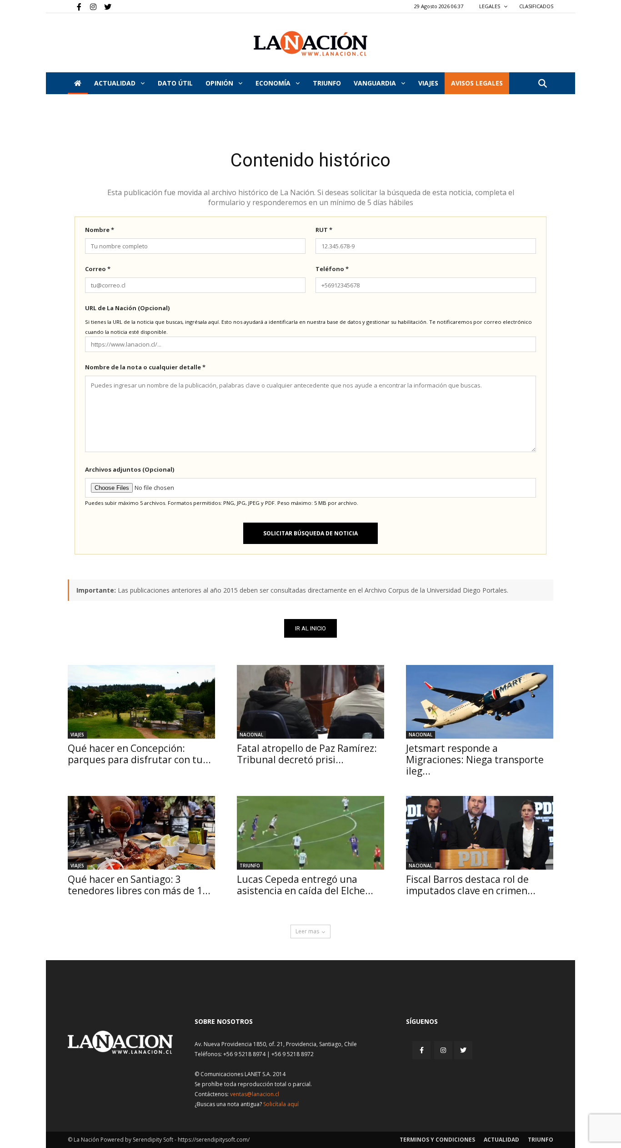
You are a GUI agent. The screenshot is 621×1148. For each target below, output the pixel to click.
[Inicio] (78, 83)
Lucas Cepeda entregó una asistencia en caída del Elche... (305, 885)
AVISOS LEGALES (477, 83)
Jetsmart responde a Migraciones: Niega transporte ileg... (475, 759)
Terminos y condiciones (437, 1139)
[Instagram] (89, 6)
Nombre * (99, 230)
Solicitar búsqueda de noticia (310, 533)
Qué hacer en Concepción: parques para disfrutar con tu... (139, 754)
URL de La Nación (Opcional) (127, 308)
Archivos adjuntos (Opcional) (129, 469)
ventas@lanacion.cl (254, 1094)
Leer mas (307, 931)
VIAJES (428, 83)
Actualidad (115, 83)
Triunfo (327, 83)
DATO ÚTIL (175, 83)
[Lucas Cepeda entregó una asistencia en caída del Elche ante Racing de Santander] (310, 833)
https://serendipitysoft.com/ (214, 1139)
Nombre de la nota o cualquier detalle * (145, 367)
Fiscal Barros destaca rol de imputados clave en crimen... (471, 885)
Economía (273, 83)
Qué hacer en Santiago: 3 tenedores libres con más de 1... (139, 885)
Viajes (77, 734)
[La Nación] (310, 43)
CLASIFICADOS (536, 6)
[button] (542, 84)
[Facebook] (74, 6)
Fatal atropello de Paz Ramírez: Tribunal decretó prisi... (307, 754)
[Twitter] (104, 6)
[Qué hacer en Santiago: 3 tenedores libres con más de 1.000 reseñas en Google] (141, 833)
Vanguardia (376, 83)
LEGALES (490, 6)
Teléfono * (332, 269)
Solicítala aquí (281, 1104)
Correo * (97, 269)
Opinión (220, 83)
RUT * (324, 230)
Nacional (251, 734)
